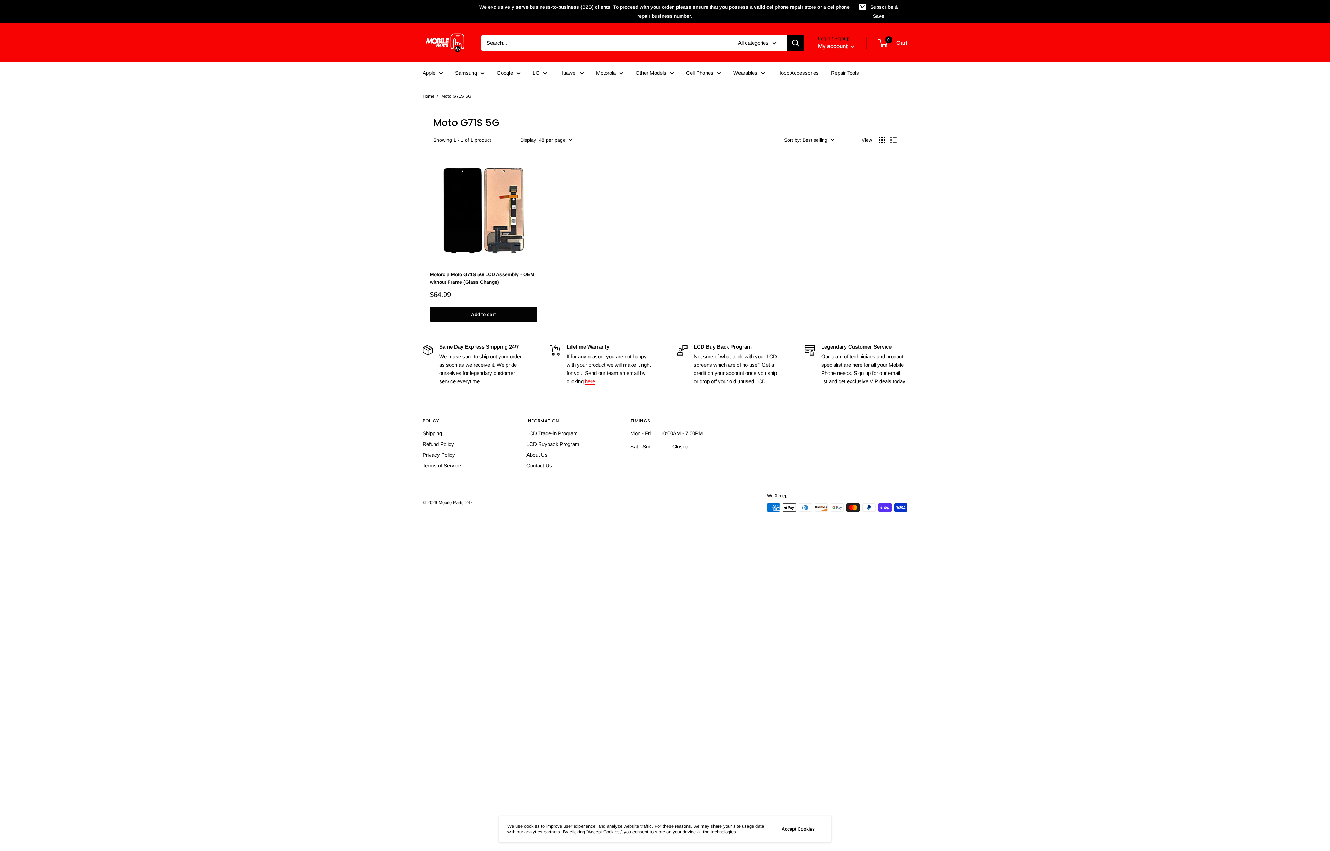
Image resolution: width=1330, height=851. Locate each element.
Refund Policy (438, 444)
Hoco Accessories (798, 73)
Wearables (745, 73)
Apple (429, 73)
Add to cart (483, 314)
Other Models (651, 73)
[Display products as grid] (882, 140)
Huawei (567, 73)
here (590, 381)
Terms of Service (442, 465)
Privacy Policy (439, 455)
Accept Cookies (798, 829)
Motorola (606, 73)
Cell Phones (699, 73)
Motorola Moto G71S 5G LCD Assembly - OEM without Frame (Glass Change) (482, 278)
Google (505, 73)
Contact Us (539, 465)
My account (833, 46)
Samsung (466, 73)
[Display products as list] (893, 140)
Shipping (432, 433)
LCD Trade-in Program (552, 433)
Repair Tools (845, 73)
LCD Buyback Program (552, 444)
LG (536, 73)
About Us (537, 455)
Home (428, 96)
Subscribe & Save (884, 11)
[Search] (795, 43)
